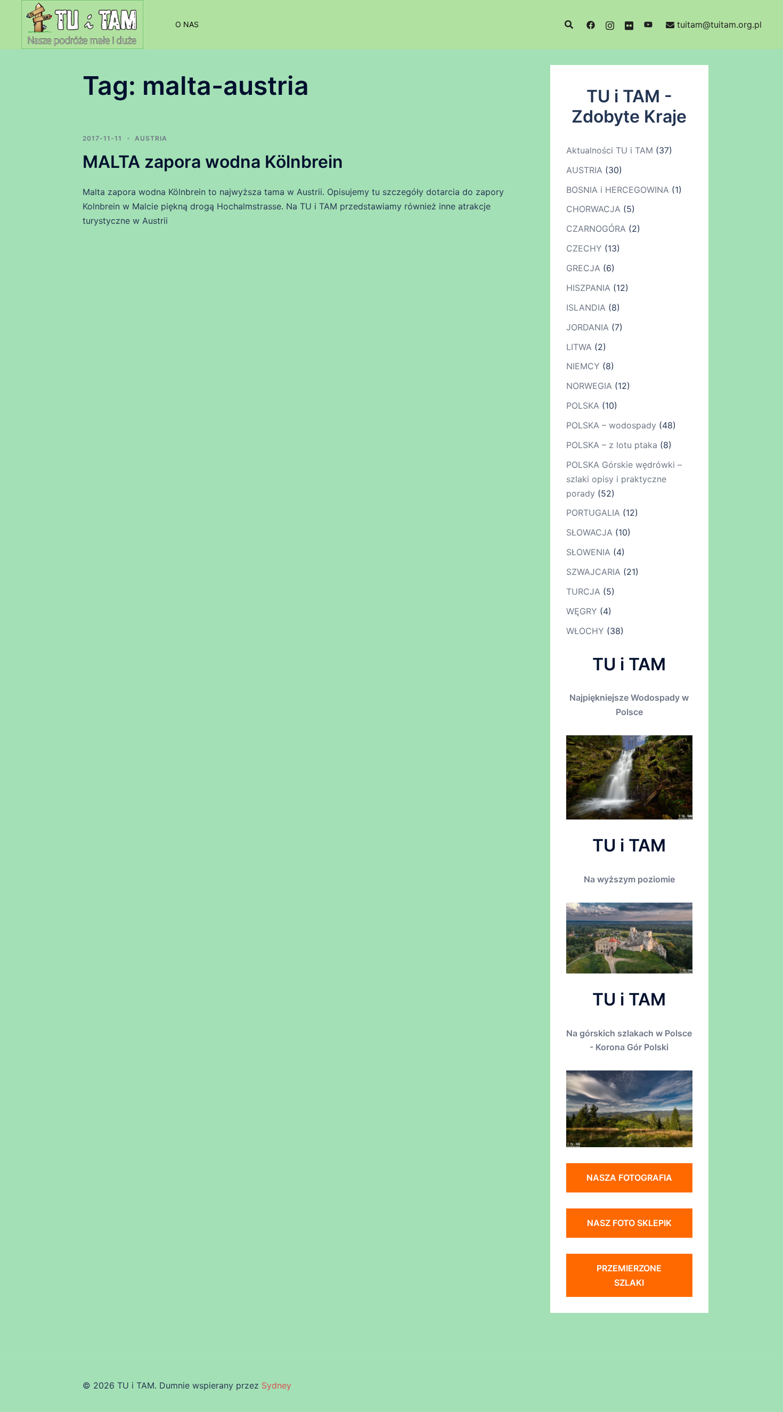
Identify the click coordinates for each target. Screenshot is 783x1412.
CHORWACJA (593, 209)
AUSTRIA (151, 138)
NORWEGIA (589, 385)
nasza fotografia (629, 1177)
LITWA (579, 347)
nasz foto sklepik (629, 1223)
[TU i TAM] (82, 23)
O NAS (187, 24)
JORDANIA (587, 327)
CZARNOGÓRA (596, 228)
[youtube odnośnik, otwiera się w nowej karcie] (648, 24)
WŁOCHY (585, 631)
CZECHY (584, 248)
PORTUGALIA (593, 512)
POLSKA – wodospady (611, 425)
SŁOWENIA (588, 552)
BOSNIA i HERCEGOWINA (617, 189)
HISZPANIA (588, 287)
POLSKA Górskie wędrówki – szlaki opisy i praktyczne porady (624, 479)
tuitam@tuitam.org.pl (719, 24)
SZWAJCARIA (593, 571)
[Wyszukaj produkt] (569, 24)
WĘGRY (581, 611)
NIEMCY (583, 366)
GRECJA (583, 268)
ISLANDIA (586, 307)
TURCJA (583, 591)
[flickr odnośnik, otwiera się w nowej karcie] (629, 24)
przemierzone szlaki (629, 1275)
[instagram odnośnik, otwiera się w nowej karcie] (610, 24)
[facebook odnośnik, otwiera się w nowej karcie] (590, 24)
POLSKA (582, 405)
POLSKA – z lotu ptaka (611, 445)
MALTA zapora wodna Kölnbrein (213, 161)
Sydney (276, 1385)
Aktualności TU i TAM (609, 150)
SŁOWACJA (589, 532)
